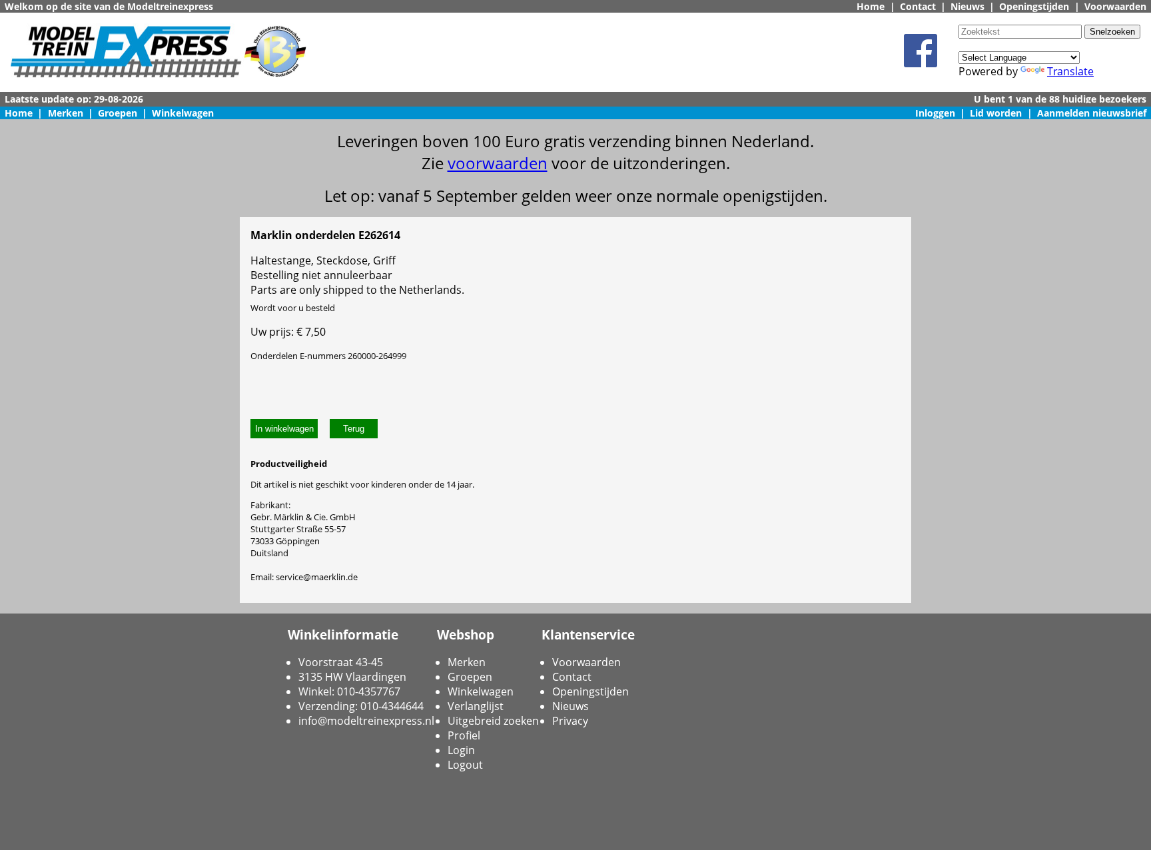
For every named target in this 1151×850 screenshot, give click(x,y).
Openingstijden (1034, 6)
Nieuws (967, 6)
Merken (65, 113)
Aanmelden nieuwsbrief (1091, 113)
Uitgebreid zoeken (493, 720)
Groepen (117, 113)
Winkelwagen (183, 113)
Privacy (570, 720)
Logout (465, 764)
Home (871, 6)
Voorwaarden (1115, 6)
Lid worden (996, 113)
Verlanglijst (476, 706)
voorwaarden (498, 163)
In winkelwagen (284, 429)
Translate (1070, 71)
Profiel (464, 735)
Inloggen (935, 113)
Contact (918, 6)
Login (461, 750)
